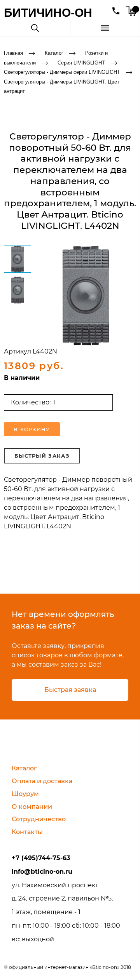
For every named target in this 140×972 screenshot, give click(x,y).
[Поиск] (35, 28)
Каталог (54, 53)
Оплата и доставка (42, 781)
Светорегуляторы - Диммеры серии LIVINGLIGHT (62, 72)
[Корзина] (131, 11)
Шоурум (25, 794)
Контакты (27, 832)
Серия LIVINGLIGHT (81, 62)
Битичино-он (48, 12)
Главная (13, 53)
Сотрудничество (39, 819)
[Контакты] (115, 10)
